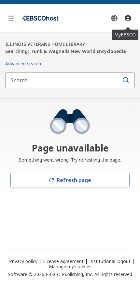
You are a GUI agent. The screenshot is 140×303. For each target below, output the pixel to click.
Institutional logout (110, 261)
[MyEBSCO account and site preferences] (128, 18)
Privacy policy (23, 261)
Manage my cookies (70, 266)
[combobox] (63, 80)
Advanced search (23, 63)
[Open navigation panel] (11, 18)
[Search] (126, 80)
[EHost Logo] (40, 18)
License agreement (63, 261)
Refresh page (74, 180)
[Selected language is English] (114, 18)
